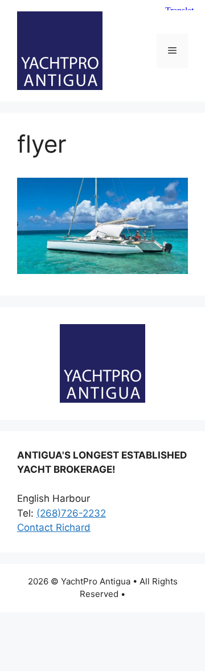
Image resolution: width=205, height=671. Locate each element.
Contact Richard (54, 527)
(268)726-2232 (71, 513)
